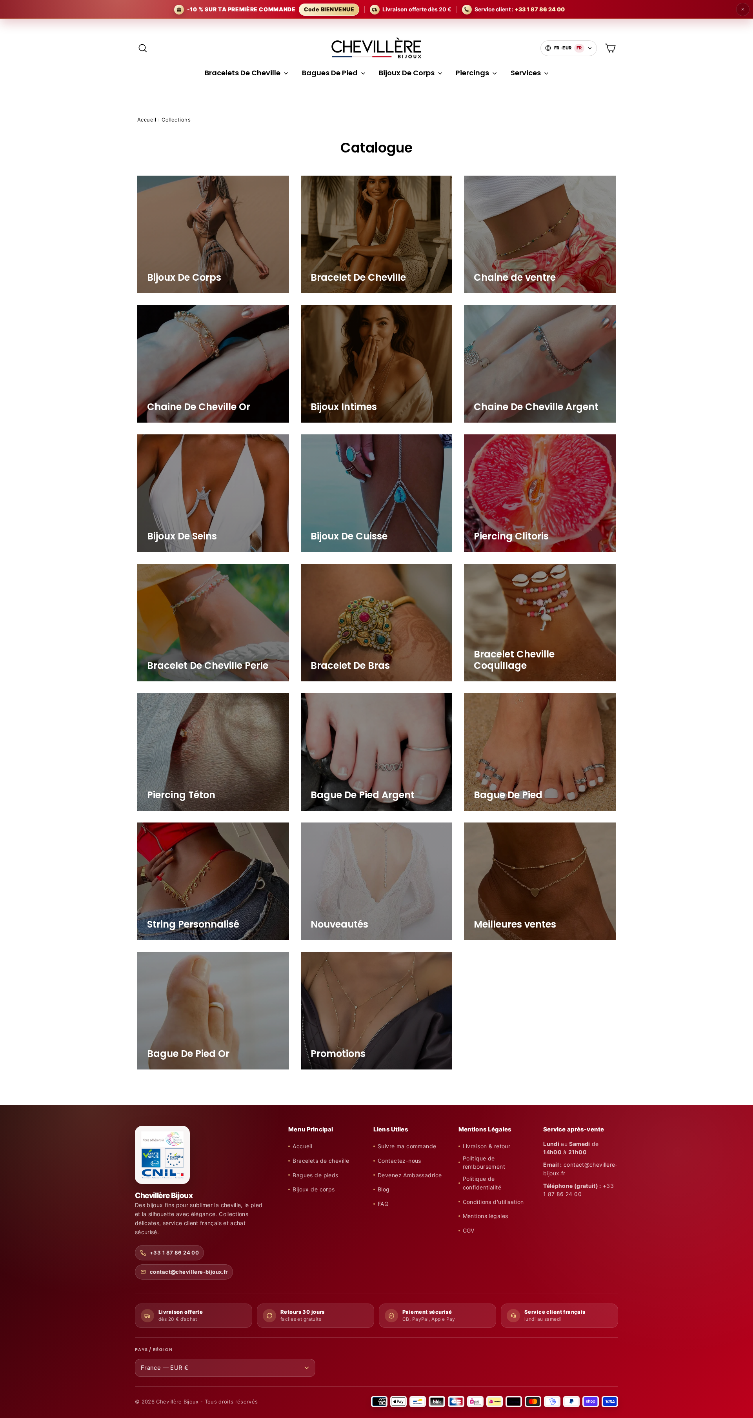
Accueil (146, 119)
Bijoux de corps (314, 1189)
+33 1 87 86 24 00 (174, 1252)
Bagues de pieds (315, 1175)
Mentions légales (485, 1216)
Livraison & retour (487, 1146)
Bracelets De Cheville (243, 73)
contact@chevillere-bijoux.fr (189, 1272)
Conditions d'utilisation (493, 1201)
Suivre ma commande (407, 1146)
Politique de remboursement (484, 1162)
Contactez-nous (399, 1160)
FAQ (383, 1203)
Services (526, 73)
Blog (384, 1189)
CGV (469, 1230)
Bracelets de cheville (321, 1160)
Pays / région (153, 1349)
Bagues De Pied (330, 73)
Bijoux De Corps (407, 73)
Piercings (473, 73)
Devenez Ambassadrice (410, 1175)
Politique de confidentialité (482, 1183)
